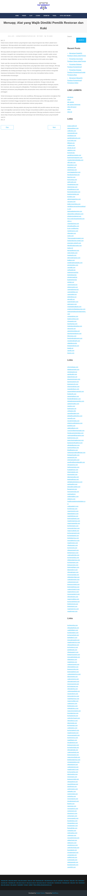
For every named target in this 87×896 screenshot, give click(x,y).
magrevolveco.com (73, 591)
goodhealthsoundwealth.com (76, 462)
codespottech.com (72, 506)
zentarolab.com (72, 855)
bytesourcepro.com (73, 745)
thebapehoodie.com (73, 455)
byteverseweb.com (73, 755)
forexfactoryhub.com (73, 174)
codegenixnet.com (72, 582)
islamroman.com (72, 187)
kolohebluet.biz (72, 275)
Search (69, 36)
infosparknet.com (72, 781)
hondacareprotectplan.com (75, 433)
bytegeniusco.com (72, 552)
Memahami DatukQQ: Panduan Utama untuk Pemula (76, 54)
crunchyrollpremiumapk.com (75, 430)
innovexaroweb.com (73, 735)
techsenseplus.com (73, 557)
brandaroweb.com (72, 864)
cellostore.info (71, 411)
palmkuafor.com (72, 374)
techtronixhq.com (72, 625)
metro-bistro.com (72, 253)
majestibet (20, 884)
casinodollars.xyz (72, 292)
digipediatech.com (72, 513)
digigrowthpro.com (73, 128)
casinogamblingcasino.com (75, 435)
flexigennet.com (72, 489)
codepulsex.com (72, 728)
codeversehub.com (73, 752)
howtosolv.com (71, 255)
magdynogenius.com (73, 521)
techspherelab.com (73, 747)
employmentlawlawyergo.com (76, 309)
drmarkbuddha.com (73, 226)
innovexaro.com (72, 776)
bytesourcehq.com (72, 669)
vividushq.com (71, 830)
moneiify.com (71, 418)
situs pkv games (12, 880)
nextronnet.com (72, 811)
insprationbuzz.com (73, 389)
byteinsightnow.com (73, 587)
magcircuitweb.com (73, 530)
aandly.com (70, 350)
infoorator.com (71, 233)
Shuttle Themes (40, 893)
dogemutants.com (72, 472)
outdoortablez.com (73, 496)
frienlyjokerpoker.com (73, 192)
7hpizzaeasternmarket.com (75, 238)
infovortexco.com (72, 720)
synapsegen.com (72, 825)
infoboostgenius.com (73, 560)
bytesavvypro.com (72, 565)
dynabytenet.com (72, 742)
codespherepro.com (73, 579)
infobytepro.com (72, 659)
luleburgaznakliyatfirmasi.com (76, 452)
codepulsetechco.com (74, 674)
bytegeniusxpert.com (73, 654)
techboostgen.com (72, 632)
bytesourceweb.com (73, 584)
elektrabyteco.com (72, 708)
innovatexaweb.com (73, 640)
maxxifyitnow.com (72, 784)
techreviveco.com (72, 737)
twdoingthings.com (73, 479)
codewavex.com (72, 703)
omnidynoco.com (72, 845)
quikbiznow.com (72, 857)
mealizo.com (71, 406)
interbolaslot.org (72, 372)
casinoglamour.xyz (73, 289)
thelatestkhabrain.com (74, 398)
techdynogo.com (72, 508)
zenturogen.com (72, 816)
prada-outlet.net (72, 126)
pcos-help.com (71, 140)
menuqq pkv (4, 880)
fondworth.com (71, 394)
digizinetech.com (72, 569)
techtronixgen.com (72, 526)
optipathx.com (71, 791)
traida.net (70, 248)
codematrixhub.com (73, 555)
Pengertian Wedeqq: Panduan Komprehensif (74, 66)
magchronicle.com (72, 511)
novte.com (70, 236)
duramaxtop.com (72, 474)
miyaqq (26, 884)
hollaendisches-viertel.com (75, 240)
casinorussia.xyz (72, 284)
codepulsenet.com (72, 767)
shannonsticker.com (73, 386)
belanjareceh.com (72, 384)
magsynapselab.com (73, 523)
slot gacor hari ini (21, 882)
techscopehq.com (72, 772)
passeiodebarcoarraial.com (75, 391)
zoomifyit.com (71, 867)
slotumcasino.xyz (72, 287)
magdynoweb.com (72, 733)
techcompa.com (72, 179)
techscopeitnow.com (73, 601)
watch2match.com (72, 301)
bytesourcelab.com (73, 779)
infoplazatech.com (72, 652)
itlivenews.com (71, 336)
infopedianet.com (72, 764)
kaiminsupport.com (73, 381)
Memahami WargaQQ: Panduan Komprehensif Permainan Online (75, 80)
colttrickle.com (71, 130)
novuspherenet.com (73, 838)
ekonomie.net (71, 328)
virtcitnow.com (71, 167)
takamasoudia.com (73, 477)
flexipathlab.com (72, 828)
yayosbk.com (71, 267)
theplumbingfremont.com (74, 338)
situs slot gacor (71, 107)
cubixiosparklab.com (73, 691)
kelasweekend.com (73, 345)
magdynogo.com (72, 611)
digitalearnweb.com (73, 369)
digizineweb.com (72, 676)
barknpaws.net (71, 408)
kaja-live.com (71, 177)
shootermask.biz (72, 277)
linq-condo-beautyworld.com (75, 218)
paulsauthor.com (72, 484)
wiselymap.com (72, 170)
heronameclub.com (73, 491)
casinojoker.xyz (72, 294)
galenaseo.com (72, 304)
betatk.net (70, 348)
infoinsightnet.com (72, 667)
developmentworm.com (74, 333)
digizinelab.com (72, 723)
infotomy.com (71, 499)
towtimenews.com (72, 438)
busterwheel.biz (72, 279)
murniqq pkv (4, 882)
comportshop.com (72, 316)
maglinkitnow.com (72, 516)
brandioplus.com (72, 821)
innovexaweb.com (72, 818)
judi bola (60, 880)
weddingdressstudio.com (74, 262)
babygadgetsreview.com (74, 211)
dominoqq (81, 880)
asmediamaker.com (73, 413)
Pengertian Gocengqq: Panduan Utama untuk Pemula (76, 60)
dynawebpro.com (72, 823)
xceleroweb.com (72, 860)
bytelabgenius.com (73, 538)
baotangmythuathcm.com (74, 443)
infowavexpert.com (73, 550)
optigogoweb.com (72, 862)
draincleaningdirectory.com (75, 440)
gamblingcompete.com (74, 155)
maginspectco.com (73, 609)
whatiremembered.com (74, 216)
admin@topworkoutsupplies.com (25, 36)
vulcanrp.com (71, 201)
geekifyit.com (71, 425)
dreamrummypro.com (73, 379)
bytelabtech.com (72, 637)
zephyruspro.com (72, 789)
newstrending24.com (73, 341)
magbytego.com (72, 662)
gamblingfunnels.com (73, 138)
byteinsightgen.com (73, 567)
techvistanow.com (72, 686)
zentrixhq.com (71, 796)
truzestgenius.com (72, 713)
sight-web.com (71, 182)
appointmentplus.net (73, 331)
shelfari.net (70, 282)
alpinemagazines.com (74, 199)
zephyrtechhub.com (73, 847)
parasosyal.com (72, 457)
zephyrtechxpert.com (73, 718)
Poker (41, 36)
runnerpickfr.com (72, 133)
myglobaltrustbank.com (74, 306)
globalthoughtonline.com (74, 416)
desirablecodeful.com (73, 486)
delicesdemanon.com (73, 257)
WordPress (55, 893)
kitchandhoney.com (73, 250)
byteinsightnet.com (73, 671)
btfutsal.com (71, 143)
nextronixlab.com (72, 794)
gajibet (30, 884)
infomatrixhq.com (72, 689)
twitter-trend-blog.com (73, 204)
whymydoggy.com (72, 367)
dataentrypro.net (72, 377)
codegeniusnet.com (73, 664)
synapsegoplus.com (73, 762)
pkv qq (55, 880)
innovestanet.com (72, 798)
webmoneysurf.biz (72, 272)
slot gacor (66, 880)
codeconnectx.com (73, 679)
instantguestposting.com (74, 326)
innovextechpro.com (73, 528)
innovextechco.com (73, 696)
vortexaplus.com (72, 833)
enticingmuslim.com (73, 460)
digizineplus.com (72, 774)
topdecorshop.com (73, 319)
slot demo (70, 97)
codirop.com (71, 145)
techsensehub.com (73, 635)
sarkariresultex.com (73, 403)
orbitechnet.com (72, 840)
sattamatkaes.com (72, 428)
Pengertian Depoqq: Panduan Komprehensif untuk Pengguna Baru (76, 72)
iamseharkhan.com (73, 396)
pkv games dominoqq (73, 104)
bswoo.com (70, 353)
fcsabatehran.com (72, 469)
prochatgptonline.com (73, 172)
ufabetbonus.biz (72, 343)
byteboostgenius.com (73, 759)
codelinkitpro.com (72, 630)
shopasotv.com (71, 321)
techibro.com (71, 196)
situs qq (69, 112)
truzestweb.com (72, 850)
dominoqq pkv (40, 880)
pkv (76, 880)
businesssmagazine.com (74, 157)
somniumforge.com (73, 447)
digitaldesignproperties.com (75, 401)
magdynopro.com (72, 543)
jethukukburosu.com (73, 445)
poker (69, 99)
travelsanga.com (72, 323)
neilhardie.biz (71, 270)
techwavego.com (72, 725)
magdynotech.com (72, 769)
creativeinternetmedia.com (75, 160)
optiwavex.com (71, 842)
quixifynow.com (72, 786)
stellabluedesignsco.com (74, 482)
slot (34, 880)
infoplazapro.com (72, 545)
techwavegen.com (72, 562)
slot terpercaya (49, 880)
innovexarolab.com (73, 574)
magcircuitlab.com (72, 701)
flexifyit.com (70, 803)
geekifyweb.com (72, 649)
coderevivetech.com (73, 589)
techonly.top (71, 152)
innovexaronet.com (73, 684)
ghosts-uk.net (71, 148)
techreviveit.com (72, 548)
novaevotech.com (72, 693)
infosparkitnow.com (73, 645)
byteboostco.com (72, 706)
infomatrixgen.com (72, 572)
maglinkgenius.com (73, 698)
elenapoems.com (72, 464)
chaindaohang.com (73, 223)
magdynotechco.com (73, 642)
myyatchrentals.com (73, 421)
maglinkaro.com (72, 740)
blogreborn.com (72, 165)
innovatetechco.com (73, 540)
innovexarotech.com (73, 594)
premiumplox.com (72, 265)
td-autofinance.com (73, 189)
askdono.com (71, 150)
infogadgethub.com (73, 628)
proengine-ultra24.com (74, 243)
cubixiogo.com (71, 835)
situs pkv (72, 880)
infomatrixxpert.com (73, 681)
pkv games (50, 36)
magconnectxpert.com (74, 711)
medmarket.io (71, 494)
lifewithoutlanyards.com (74, 245)
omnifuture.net (71, 135)
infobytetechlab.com (73, 577)
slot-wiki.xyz (71, 299)
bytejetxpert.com (72, 606)
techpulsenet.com (72, 715)
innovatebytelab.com (73, 657)
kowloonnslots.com (73, 194)
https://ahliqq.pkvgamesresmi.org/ (42, 884)
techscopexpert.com (73, 533)
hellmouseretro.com (73, 467)
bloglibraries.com (72, 450)
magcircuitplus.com (73, 599)
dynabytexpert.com (73, 801)
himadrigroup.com (72, 184)
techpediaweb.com (73, 535)
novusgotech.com (72, 808)
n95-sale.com (71, 162)
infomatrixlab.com (72, 750)
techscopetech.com (73, 730)
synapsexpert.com (72, 852)
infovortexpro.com (72, 596)
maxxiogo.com (71, 806)
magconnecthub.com (73, 757)
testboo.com (71, 260)
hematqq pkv (11, 882)
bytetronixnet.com (72, 604)
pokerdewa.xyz (71, 297)
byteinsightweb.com (73, 518)
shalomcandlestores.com (74, 423)
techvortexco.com (72, 647)
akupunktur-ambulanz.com (75, 214)
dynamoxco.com (72, 813)
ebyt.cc (69, 221)
